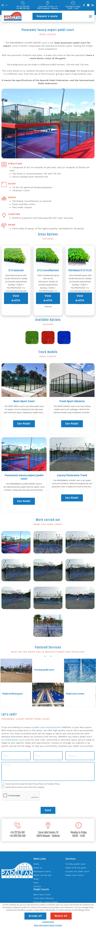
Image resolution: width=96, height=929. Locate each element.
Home (36, 864)
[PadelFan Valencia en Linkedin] (92, 5)
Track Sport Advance (72, 401)
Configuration (48, 922)
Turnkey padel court (76, 864)
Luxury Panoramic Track (72, 475)
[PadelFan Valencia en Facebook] (84, 5)
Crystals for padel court (77, 871)
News (36, 879)
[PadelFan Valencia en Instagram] (88, 5)
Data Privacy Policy (35, 784)
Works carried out (42, 875)
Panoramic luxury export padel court (24, 477)
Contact (37, 886)
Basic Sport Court (24, 401)
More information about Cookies (48, 925)
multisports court (15, 739)
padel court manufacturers (47, 727)
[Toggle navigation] (89, 16)
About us (38, 867)
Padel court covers (75, 875)
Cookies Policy (53, 784)
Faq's (36, 882)
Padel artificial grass (76, 867)
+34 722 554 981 (23, 6)
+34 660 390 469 (23, 8)
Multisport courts (42, 871)
